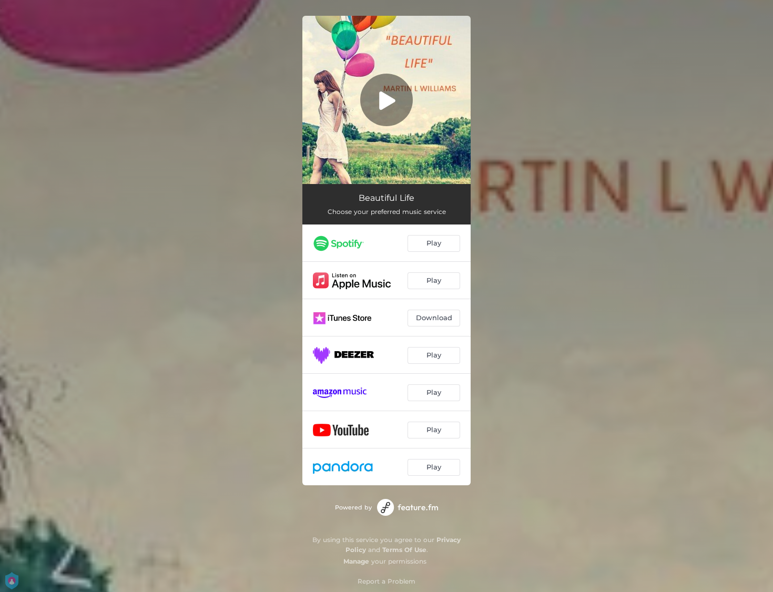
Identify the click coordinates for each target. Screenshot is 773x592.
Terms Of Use (404, 550)
